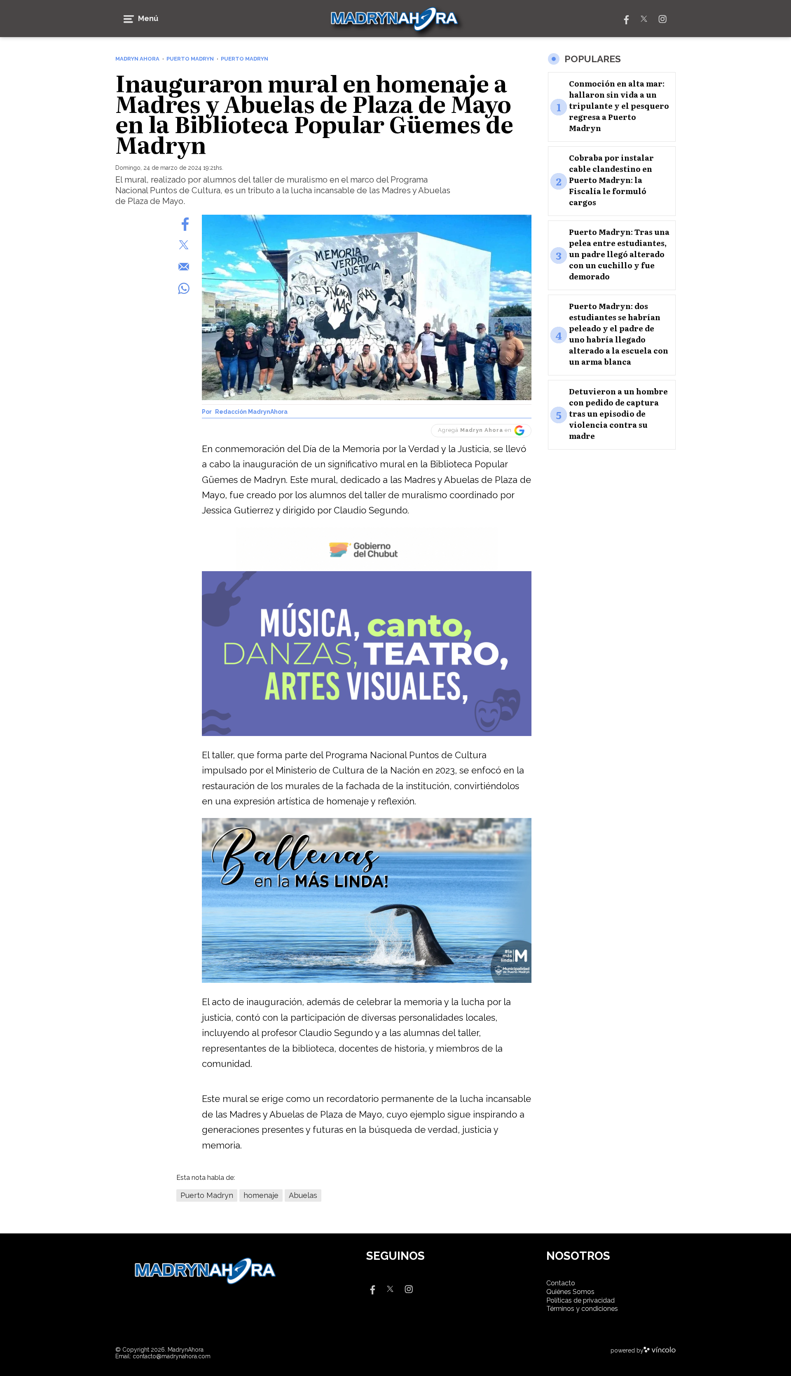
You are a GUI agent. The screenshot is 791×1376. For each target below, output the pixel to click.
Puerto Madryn (206, 1195)
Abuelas (303, 1195)
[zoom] (366, 307)
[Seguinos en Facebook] (625, 18)
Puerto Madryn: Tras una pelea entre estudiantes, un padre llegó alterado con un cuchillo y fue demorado (619, 254)
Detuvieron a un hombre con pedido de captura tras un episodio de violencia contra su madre (618, 414)
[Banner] (367, 569)
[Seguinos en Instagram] (662, 18)
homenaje (260, 1195)
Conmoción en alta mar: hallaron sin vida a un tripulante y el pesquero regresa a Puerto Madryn (619, 106)
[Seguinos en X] (644, 18)
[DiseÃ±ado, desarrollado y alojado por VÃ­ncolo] (660, 1350)
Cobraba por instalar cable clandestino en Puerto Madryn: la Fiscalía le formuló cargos (611, 180)
